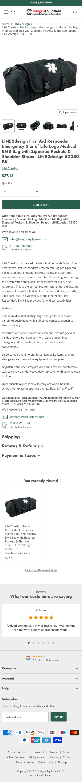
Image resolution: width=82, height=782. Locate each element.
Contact (67, 757)
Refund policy (45, 762)
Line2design (11, 553)
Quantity (7, 183)
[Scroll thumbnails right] (77, 126)
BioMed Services (15, 757)
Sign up (59, 716)
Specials (54, 757)
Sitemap (62, 762)
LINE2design (22, 24)
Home (6, 24)
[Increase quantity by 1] (37, 192)
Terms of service (25, 762)
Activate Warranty (18, 752)
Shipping (53, 752)
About (66, 752)
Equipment (38, 752)
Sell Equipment (37, 757)
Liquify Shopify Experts (41, 775)
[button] (29, 643)
